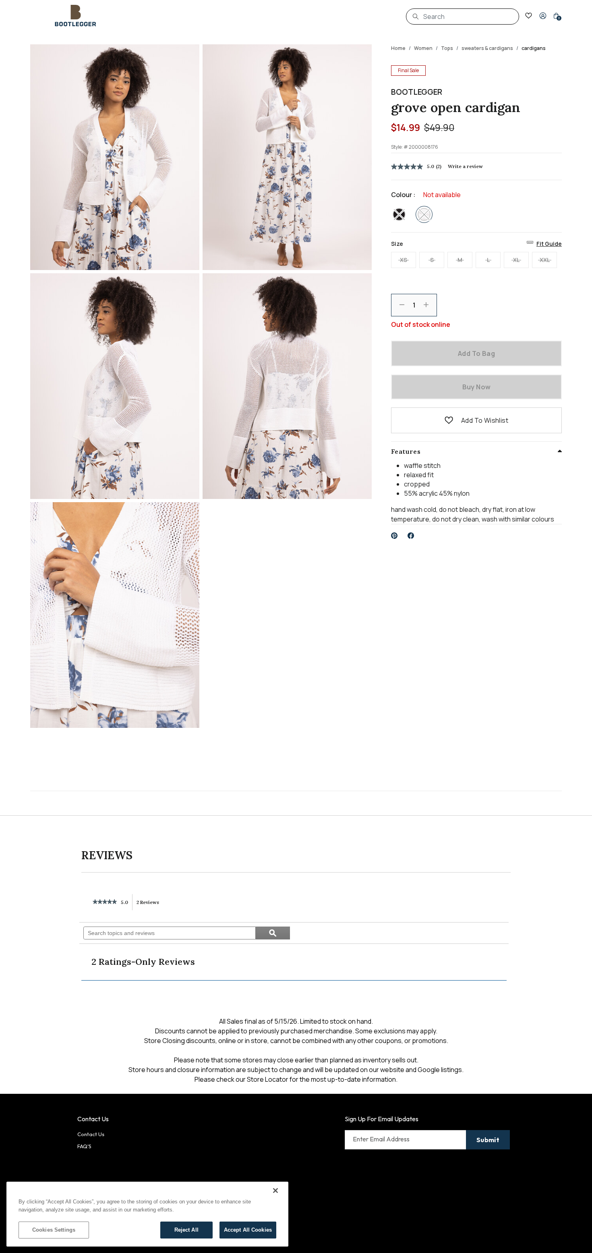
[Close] (275, 1190)
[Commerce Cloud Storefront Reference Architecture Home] (75, 15)
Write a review (465, 166)
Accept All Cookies (248, 1230)
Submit (487, 1140)
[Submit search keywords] (415, 16)
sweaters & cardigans (487, 48)
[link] (105, 902)
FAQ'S (84, 1146)
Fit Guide (549, 243)
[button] (543, 16)
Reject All (186, 1230)
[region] (147, 1214)
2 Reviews (150, 904)
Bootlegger (416, 92)
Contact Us (90, 1134)
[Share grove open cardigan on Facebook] (411, 535)
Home (398, 48)
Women (423, 48)
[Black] (399, 214)
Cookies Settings (53, 1230)
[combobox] (462, 16)
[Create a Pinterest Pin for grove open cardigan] (394, 535)
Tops (447, 48)
